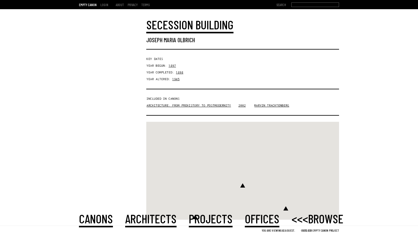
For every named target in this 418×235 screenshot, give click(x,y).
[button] (242, 185)
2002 (242, 105)
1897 (172, 65)
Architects (151, 218)
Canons (96, 218)
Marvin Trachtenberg (271, 105)
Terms (145, 4)
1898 (179, 72)
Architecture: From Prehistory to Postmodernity (189, 105)
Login (104, 4)
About (120, 4)
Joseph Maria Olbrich (170, 39)
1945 (176, 79)
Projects (211, 218)
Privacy (133, 4)
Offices (262, 218)
